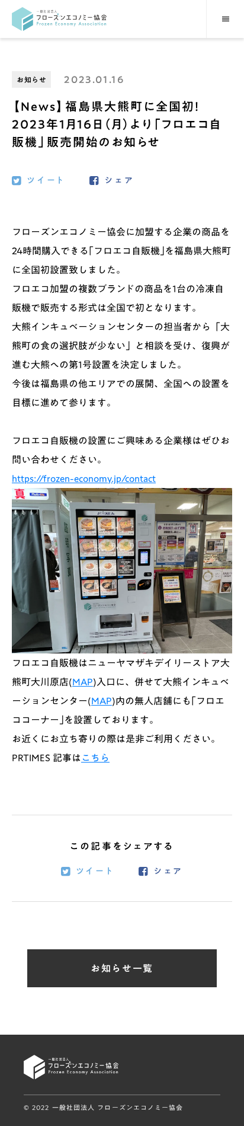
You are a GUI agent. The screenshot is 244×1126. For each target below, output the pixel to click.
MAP (82, 681)
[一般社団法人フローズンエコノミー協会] (59, 19)
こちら (95, 757)
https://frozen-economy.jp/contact (84, 478)
